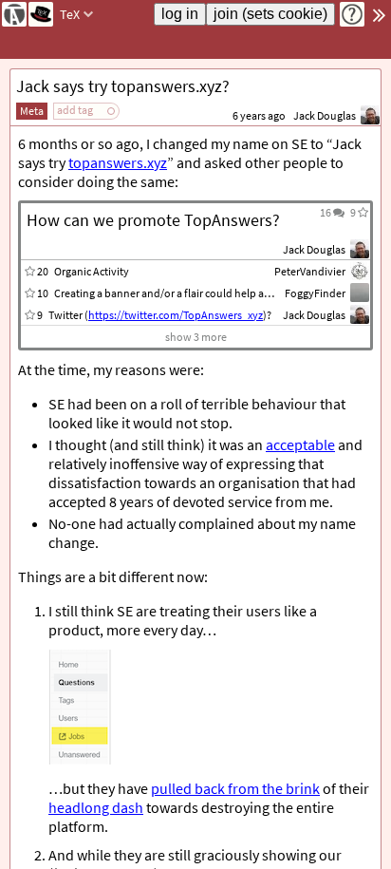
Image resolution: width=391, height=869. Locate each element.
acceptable (300, 444)
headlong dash (95, 807)
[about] (352, 14)
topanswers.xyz (117, 162)
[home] (14, 14)
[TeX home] (40, 14)
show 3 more (196, 337)
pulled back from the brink (235, 788)
